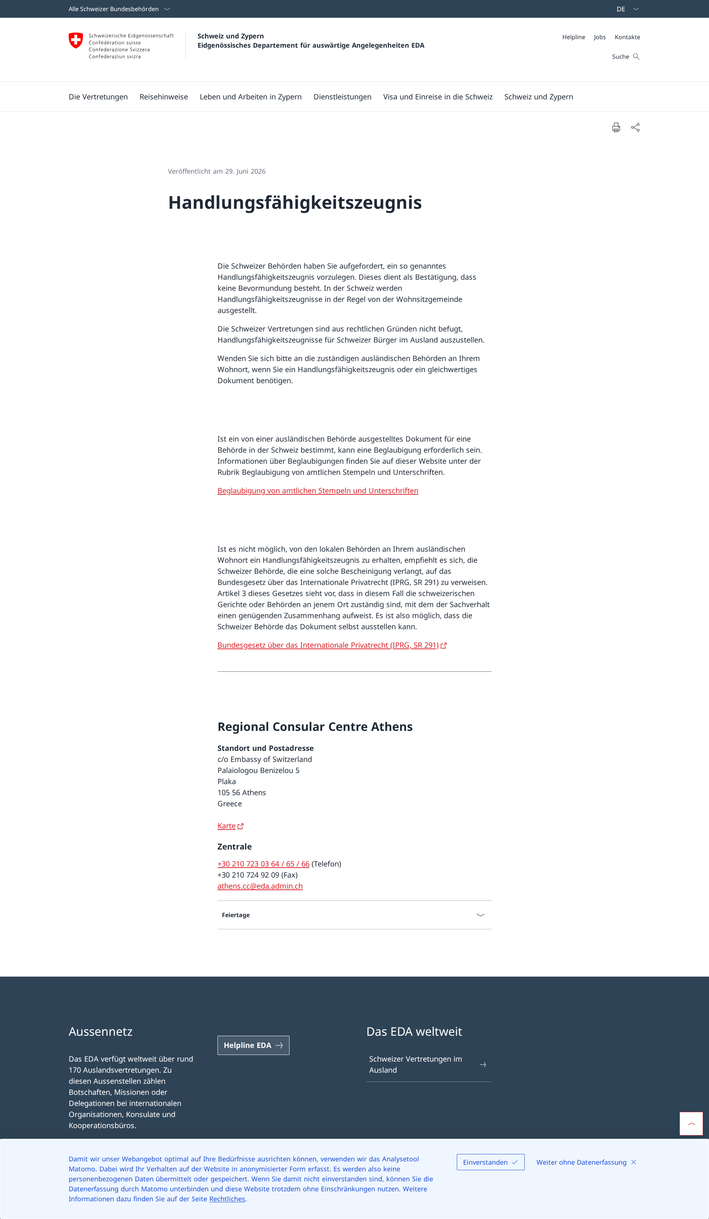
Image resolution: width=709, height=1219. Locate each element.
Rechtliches (227, 1198)
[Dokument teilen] (635, 127)
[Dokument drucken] (616, 127)
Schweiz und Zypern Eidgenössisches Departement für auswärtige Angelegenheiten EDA (311, 40)
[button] (98, 96)
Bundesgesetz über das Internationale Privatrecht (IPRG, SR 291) (328, 645)
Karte (227, 826)
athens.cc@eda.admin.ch (260, 886)
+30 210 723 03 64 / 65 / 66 (263, 864)
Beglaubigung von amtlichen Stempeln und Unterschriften (318, 491)
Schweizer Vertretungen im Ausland (415, 1064)
